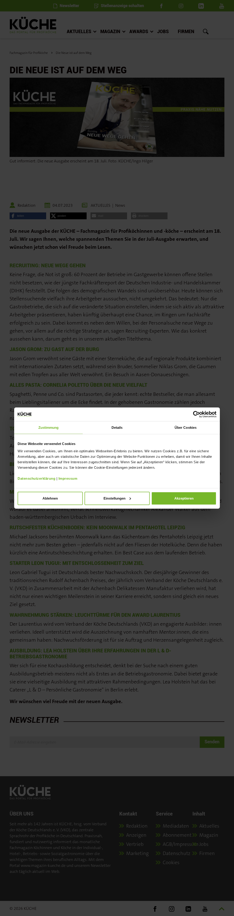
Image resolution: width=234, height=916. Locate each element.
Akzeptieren (184, 498)
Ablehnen (50, 498)
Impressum (67, 478)
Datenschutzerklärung (36, 478)
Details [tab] (117, 427)
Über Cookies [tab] (186, 427)
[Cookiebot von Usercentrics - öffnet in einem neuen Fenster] (196, 414)
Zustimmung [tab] (48, 427)
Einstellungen (114, 498)
